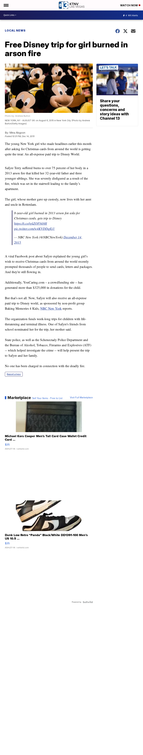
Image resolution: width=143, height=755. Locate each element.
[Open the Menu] (6, 5)
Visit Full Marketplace (81, 397)
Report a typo (14, 374)
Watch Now (129, 5)
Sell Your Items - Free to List (47, 398)
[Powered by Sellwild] (88, 602)
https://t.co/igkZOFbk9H (30, 223)
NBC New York (51, 308)
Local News (15, 30)
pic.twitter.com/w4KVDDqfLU (34, 228)
